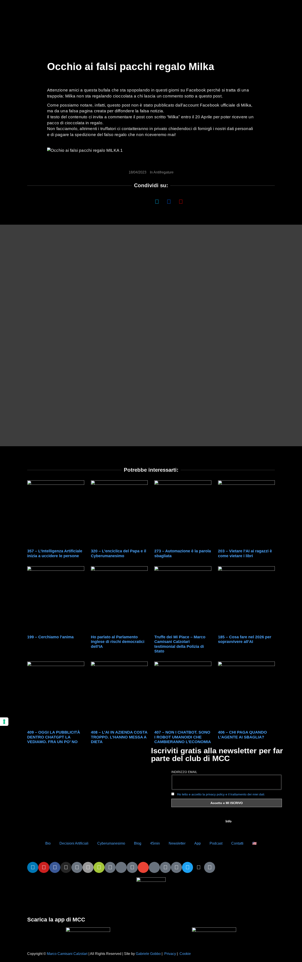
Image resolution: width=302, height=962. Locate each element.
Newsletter (177, 843)
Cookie (185, 954)
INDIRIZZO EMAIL (184, 772)
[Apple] (88, 867)
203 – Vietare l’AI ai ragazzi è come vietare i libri (245, 553)
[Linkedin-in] (32, 867)
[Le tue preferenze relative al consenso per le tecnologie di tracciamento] (4, 721)
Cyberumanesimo (111, 843)
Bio (48, 843)
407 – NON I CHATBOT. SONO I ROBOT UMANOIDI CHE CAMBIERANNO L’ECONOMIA (182, 737)
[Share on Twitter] (157, 201)
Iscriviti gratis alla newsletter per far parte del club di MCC (217, 754)
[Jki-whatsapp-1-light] (121, 867)
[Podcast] (154, 867)
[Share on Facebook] (121, 201)
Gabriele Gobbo (148, 954)
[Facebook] (54, 867)
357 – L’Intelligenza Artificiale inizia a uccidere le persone (54, 553)
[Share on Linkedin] (145, 201)
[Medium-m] (209, 867)
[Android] (99, 867)
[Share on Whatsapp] (133, 201)
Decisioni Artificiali (73, 843)
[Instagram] (65, 867)
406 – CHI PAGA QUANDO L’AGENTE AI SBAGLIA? (242, 734)
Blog (137, 843)
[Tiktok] (76, 867)
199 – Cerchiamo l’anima (50, 637)
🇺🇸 (254, 843)
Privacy (170, 954)
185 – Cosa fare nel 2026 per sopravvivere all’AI (244, 639)
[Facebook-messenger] (132, 867)
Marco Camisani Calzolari (67, 954)
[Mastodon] (176, 867)
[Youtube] (43, 867)
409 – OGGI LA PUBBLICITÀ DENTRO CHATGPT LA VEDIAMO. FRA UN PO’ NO (53, 737)
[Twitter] (187, 867)
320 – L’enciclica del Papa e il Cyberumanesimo (118, 553)
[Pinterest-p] (165, 867)
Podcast (216, 843)
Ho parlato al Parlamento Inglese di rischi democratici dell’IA (117, 642)
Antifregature (163, 172)
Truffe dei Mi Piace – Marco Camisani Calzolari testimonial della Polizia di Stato (179, 644)
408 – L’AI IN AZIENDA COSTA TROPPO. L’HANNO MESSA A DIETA (119, 737)
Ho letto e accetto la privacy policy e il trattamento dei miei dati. (221, 794)
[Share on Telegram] (168, 201)
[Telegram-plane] (110, 867)
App (197, 843)
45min (155, 843)
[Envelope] (143, 867)
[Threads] (198, 867)
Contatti (237, 843)
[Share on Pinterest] (180, 201)
